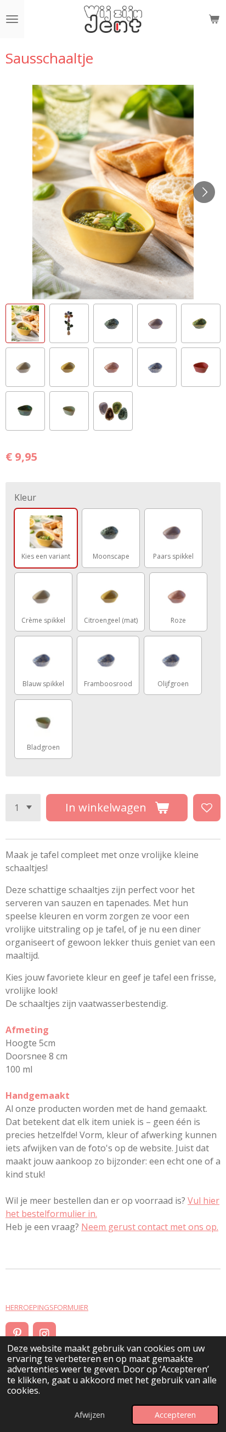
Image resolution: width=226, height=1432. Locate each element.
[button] (25, 323)
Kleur (25, 497)
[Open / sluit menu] (12, 19)
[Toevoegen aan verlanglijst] (207, 807)
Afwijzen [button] (90, 1415)
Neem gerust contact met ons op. (149, 1227)
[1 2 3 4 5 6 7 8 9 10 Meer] (23, 807)
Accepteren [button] (175, 1415)
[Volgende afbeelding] (204, 192)
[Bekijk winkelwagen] (214, 19)
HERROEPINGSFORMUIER (46, 1307)
